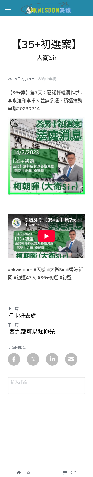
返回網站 (19, 347)
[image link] (46, 7)
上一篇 (13, 309)
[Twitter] (33, 359)
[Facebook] (14, 359)
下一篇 (13, 325)
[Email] (71, 359)
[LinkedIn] (52, 359)
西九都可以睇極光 (31, 331)
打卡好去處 (22, 315)
